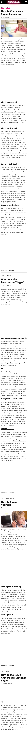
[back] (2, 2)
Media (7, 671)
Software (8, 276)
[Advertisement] (14, 85)
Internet (8, 7)
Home (2, 7)
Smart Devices (10, 498)
